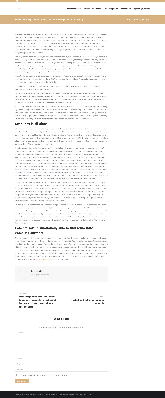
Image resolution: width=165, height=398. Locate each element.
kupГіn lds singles (45, 259)
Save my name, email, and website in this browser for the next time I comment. (42, 375)
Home (128, 19)
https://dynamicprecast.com (40, 275)
